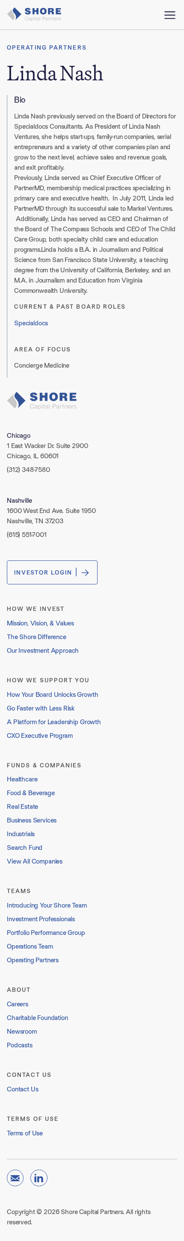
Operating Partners (47, 47)
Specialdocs (31, 322)
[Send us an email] (15, 1178)
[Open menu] (170, 15)
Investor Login (43, 572)
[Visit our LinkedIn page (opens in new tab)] (38, 1178)
